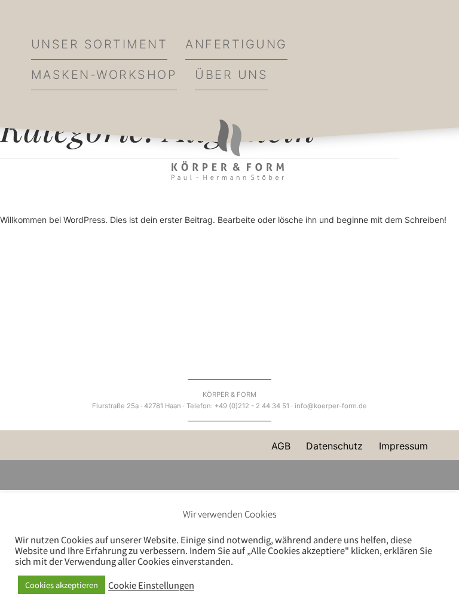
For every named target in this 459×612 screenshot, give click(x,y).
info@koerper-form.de (331, 406)
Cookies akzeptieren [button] (61, 584)
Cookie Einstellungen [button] (151, 585)
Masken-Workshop (104, 75)
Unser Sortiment (99, 44)
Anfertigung (236, 44)
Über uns (231, 75)
